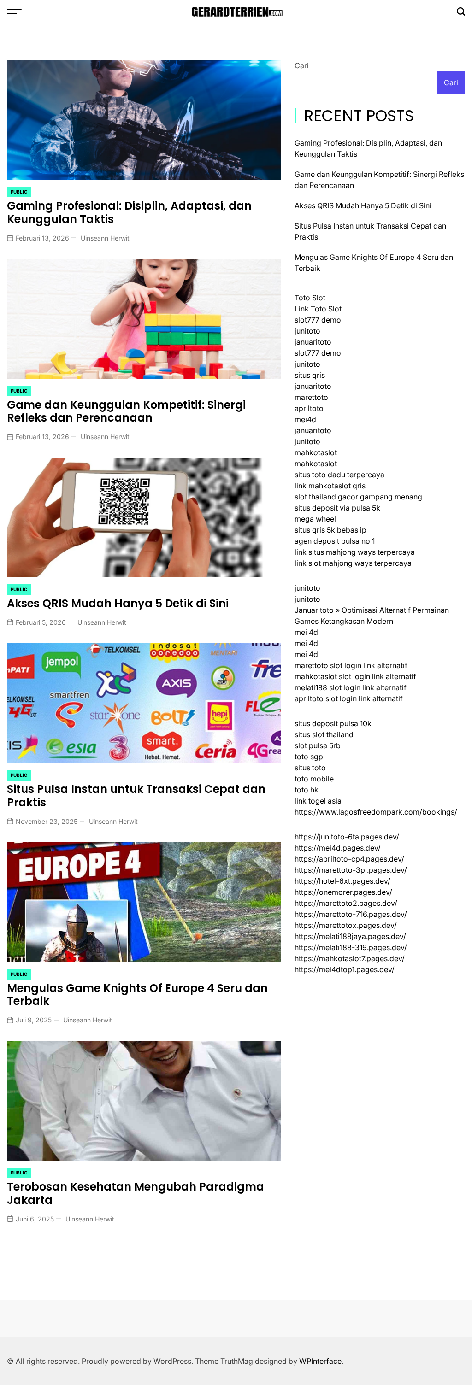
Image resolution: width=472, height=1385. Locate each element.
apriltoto (309, 408)
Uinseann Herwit (105, 238)
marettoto (311, 397)
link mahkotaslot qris (330, 485)
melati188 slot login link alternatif (351, 687)
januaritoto (313, 341)
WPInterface (320, 1361)
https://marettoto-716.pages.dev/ (351, 914)
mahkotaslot (316, 452)
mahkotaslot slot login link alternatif (355, 676)
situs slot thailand (324, 734)
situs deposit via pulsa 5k (337, 507)
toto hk (307, 789)
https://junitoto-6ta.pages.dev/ (347, 836)
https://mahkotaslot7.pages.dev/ (350, 958)
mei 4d (306, 632)
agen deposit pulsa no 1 (335, 541)
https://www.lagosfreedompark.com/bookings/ (376, 811)
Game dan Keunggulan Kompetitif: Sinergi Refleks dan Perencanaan (126, 411)
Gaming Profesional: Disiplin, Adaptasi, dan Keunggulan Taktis (129, 212)
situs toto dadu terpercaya (339, 474)
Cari (302, 65)
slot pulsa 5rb (318, 745)
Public (19, 191)
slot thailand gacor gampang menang (358, 496)
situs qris (310, 375)
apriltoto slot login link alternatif (349, 698)
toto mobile (314, 778)
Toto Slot (310, 297)
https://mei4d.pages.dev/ (338, 847)
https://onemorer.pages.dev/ (343, 892)
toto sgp (309, 756)
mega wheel (315, 518)
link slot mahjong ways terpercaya (353, 563)
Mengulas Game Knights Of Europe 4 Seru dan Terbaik (137, 994)
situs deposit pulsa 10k (333, 723)
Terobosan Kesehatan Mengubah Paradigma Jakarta (135, 1193)
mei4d (305, 419)
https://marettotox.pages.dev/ (346, 925)
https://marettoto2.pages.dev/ (346, 903)
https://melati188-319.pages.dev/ (351, 947)
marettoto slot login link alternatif (351, 665)
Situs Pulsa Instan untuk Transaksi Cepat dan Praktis (136, 795)
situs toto (310, 767)
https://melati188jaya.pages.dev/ (350, 936)
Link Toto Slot (318, 308)
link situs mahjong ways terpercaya (355, 552)
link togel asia (318, 800)
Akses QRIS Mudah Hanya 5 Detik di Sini (118, 603)
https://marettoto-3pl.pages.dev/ (351, 869)
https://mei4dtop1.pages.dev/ (345, 969)
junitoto (307, 330)
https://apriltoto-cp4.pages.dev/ (349, 858)
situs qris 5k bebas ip (330, 529)
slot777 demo (318, 319)
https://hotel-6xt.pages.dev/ (342, 881)
